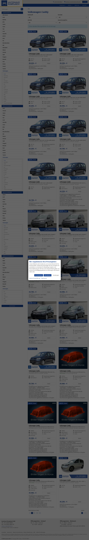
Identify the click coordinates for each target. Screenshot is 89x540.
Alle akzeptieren (38, 275)
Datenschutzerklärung (34, 278)
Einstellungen (56, 275)
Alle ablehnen (47, 275)
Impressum (44, 278)
